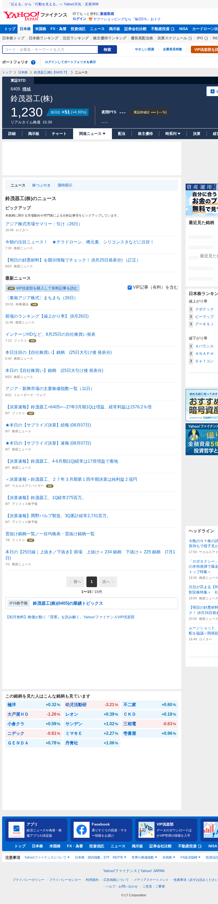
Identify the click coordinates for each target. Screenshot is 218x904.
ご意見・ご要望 (153, 886)
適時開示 (64, 185)
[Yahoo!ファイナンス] (36, 13)
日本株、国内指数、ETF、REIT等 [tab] (99, 857)
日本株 (25, 29)
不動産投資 (160, 29)
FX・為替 (58, 29)
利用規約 (92, 880)
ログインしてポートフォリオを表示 (70, 62)
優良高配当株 (142, 38)
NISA (183, 29)
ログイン (79, 19)
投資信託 (78, 29)
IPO (200, 38)
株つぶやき (41, 185)
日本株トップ (13, 38)
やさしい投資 (144, 49)
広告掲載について (116, 880)
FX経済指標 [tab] (189, 857)
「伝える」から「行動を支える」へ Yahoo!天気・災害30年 (53, 4)
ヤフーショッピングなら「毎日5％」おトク (127, 19)
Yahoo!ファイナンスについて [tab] (45, 857)
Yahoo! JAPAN (152, 871)
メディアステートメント (151, 880)
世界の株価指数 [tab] (143, 857)
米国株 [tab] (167, 857)
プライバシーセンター (65, 880)
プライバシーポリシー (28, 880)
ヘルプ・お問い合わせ (122, 886)
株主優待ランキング (110, 38)
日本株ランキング (43, 38)
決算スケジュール (172, 38)
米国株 (40, 29)
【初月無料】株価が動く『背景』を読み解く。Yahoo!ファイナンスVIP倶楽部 (70, 617)
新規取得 (107, 14)
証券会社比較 (135, 29)
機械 (26, 89)
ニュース (97, 29)
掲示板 (114, 29)
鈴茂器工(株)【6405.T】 (51, 72)
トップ (9, 29)
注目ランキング (76, 38)
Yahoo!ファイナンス (120, 871)
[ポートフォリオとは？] (33, 62)
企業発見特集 (172, 49)
